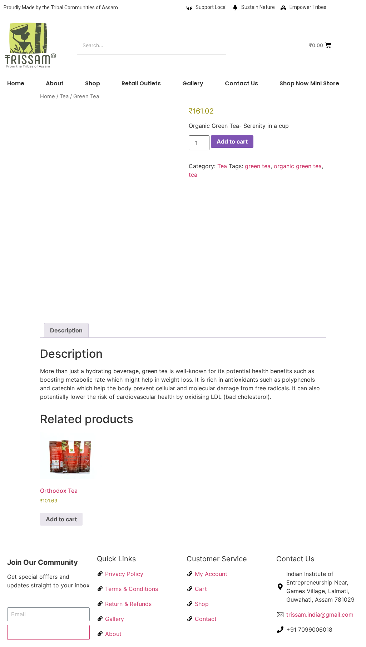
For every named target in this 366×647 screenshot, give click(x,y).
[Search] (248, 45)
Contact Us (241, 83)
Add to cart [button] (61, 519)
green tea (258, 166)
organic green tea (298, 166)
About (55, 83)
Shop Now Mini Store (309, 83)
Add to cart (232, 141)
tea (193, 174)
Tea (64, 96)
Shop (92, 83)
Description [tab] (66, 330)
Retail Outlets (141, 83)
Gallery (192, 83)
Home (15, 83)
